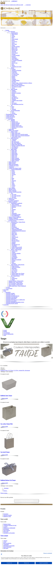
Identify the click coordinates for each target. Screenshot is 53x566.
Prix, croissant (19, 370)
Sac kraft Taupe (5, 452)
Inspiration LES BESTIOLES (12, 296)
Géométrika (14, 245)
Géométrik (14, 254)
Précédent (5, 488)
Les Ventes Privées (11, 220)
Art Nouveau (14, 75)
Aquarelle (14, 109)
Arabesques (14, 139)
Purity (13, 262)
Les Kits (8, 287)
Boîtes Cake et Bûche (13, 130)
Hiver (13, 210)
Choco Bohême (15, 59)
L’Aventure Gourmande (17, 60)
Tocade (13, 94)
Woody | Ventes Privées (17, 248)
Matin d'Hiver (15, 34)
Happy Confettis (15, 228)
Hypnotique (14, 227)
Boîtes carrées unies (16, 133)
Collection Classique (16, 253)
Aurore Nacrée (15, 237)
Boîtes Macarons (13, 138)
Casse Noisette (15, 39)
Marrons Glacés (12, 189)
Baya (13, 108)
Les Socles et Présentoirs (17, 84)
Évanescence (14, 278)
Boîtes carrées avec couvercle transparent (20, 135)
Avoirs (4, 542)
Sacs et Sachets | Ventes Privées (16, 284)
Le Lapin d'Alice (15, 74)
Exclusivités (6, 304)
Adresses (5, 540)
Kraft (13, 182)
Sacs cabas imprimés (16, 195)
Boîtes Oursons (12, 163)
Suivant (5, 490)
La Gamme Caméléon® (12, 200)
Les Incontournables (14, 110)
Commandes (6, 544)
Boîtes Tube (14, 150)
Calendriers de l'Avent (16, 66)
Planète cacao (15, 49)
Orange (13, 173)
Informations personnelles (8, 545)
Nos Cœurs (14, 103)
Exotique (14, 69)
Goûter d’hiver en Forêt (17, 247)
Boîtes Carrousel (15, 160)
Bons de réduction (7, 543)
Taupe (13, 183)
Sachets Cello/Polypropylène (15, 192)
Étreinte (13, 95)
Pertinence (3, 370)
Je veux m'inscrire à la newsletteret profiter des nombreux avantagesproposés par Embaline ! (26, 501)
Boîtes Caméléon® (13, 202)
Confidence (14, 96)
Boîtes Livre (14, 156)
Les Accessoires (9, 118)
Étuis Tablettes (12, 188)
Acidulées (14, 140)
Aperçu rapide (4, 398)
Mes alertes (5, 548)
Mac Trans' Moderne (16, 143)
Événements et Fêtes (16, 214)
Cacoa (13, 277)
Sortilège (13, 90)
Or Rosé (13, 185)
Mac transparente (15, 141)
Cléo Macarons (15, 146)
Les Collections (10, 31)
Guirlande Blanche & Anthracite (19, 230)
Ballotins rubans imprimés (17, 126)
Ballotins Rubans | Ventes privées (16, 281)
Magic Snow (14, 234)
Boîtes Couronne (15, 158)
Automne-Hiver (13, 32)
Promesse (14, 56)
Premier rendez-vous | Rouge (18, 273)
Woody (13, 65)
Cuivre (13, 187)
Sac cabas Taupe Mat (7, 424)
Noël (13, 212)
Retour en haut (4, 493)
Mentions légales (7, 524)
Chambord (14, 91)
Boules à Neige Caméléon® (15, 217)
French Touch (15, 52)
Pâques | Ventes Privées (15, 249)
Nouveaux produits (7, 515)
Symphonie (14, 71)
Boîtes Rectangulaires (13, 164)
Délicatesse (14, 268)
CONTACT (14, 1)
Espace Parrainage (7, 547)
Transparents (11, 199)
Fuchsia (13, 171)
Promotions (5, 513)
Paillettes (13, 243)
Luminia (13, 235)
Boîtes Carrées (13, 131)
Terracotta (14, 51)
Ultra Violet (14, 44)
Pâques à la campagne (16, 259)
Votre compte (4, 535)
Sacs (11, 193)
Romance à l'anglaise (16, 93)
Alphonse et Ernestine (16, 70)
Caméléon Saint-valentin (17, 100)
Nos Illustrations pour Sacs (17, 104)
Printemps (14, 207)
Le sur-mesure (9, 288)
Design (13, 279)
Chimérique (14, 57)
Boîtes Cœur (14, 155)
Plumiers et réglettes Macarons (18, 145)
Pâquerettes (14, 258)
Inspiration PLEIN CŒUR (12, 303)
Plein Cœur (14, 272)
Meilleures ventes (7, 516)
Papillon (13, 76)
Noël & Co (14, 232)
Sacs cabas (14, 194)
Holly (13, 37)
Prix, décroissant (26, 370)
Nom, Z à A (13, 370)
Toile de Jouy (14, 50)
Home (4, 291)
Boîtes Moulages (12, 161)
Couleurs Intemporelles (15, 169)
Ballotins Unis (15, 121)
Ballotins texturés (15, 124)
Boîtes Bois (11, 129)
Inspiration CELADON (11, 301)
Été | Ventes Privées (14, 275)
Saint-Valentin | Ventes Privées (16, 264)
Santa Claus (14, 233)
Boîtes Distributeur (16, 159)
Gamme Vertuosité (10, 115)
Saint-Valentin (13, 89)
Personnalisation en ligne (11, 114)
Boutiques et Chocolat (16, 205)
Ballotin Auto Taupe (6, 395)
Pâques (11, 67)
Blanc (13, 178)
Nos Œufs (14, 81)
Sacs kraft (14, 197)
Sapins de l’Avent (13, 198)
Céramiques (11, 166)
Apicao (13, 88)
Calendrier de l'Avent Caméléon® (16, 219)
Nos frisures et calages (16, 86)
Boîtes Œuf (14, 151)
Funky (13, 35)
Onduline (14, 238)
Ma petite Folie (15, 98)
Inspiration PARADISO (11, 298)
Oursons (13, 113)
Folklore (13, 78)
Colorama (14, 79)
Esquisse (13, 61)
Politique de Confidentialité (9, 527)
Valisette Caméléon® (13, 218)
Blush (13, 106)
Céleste (13, 45)
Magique (13, 225)
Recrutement (6, 529)
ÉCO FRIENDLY (16, 215)
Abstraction (14, 213)
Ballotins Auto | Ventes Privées (15, 282)
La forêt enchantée (16, 55)
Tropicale (14, 263)
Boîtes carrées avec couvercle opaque (20, 134)
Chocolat (14, 174)
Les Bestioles (14, 257)
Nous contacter (6, 530)
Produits (6, 30)
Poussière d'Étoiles (16, 46)
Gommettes (14, 255)
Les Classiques (10, 119)
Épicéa (13, 40)
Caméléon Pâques (15, 80)
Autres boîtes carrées (16, 136)
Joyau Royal (14, 41)
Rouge (13, 170)
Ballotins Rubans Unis (16, 125)
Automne (14, 209)
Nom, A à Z (8, 370)
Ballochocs (14, 128)
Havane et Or (14, 239)
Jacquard (13, 54)
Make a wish (14, 47)
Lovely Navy (14, 269)
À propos (5, 526)
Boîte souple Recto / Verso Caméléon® (17, 286)
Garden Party (14, 73)
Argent (13, 184)
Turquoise (14, 180)
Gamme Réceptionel (10, 116)
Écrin (13, 64)
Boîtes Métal (13, 149)
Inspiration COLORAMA (11, 297)
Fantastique (14, 223)
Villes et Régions (15, 204)
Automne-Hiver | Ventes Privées (17, 222)
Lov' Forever (14, 270)
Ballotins (12, 120)
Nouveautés (5, 289)
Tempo (13, 42)
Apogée (13, 36)
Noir (13, 179)
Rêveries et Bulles (15, 240)
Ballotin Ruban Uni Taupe (8, 480)
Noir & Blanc (15, 148)
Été (10, 105)
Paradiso (13, 260)
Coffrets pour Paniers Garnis (15, 168)
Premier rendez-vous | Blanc (18, 274)
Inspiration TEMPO (10, 293)
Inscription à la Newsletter (9, 532)
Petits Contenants (12, 190)
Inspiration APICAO (10, 294)
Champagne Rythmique (17, 229)
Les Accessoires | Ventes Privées (16, 283)
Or (12, 177)
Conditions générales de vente (9, 525)
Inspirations (7, 292)
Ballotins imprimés (16, 123)
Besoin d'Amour (15, 265)
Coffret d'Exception (16, 267)
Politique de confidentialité (47, 553)
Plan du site (5, 531)
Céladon (13, 252)
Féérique (13, 224)
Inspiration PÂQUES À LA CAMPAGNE (15, 299)
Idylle (13, 101)
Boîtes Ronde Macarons (17, 144)
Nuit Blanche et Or (16, 244)
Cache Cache (14, 250)
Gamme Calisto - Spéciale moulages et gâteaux (22, 83)
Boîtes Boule (14, 153)
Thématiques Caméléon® (15, 203)
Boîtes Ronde (15, 154)
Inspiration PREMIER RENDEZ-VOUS (15, 302)
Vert (12, 175)
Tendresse (14, 99)
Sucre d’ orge (14, 62)
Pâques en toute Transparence (18, 85)
